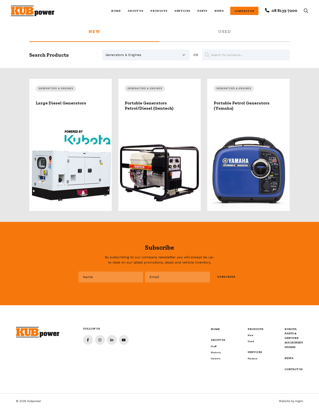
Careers (215, 358)
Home (116, 10)
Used (224, 31)
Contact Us (244, 11)
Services (182, 10)
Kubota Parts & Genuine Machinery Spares (293, 338)
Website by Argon (291, 401)
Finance (252, 358)
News (219, 10)
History (216, 352)
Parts (202, 10)
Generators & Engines (55, 88)
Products (158, 10)
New (94, 31)
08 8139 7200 (284, 10)
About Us (135, 10)
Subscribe (226, 276)
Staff (213, 346)
